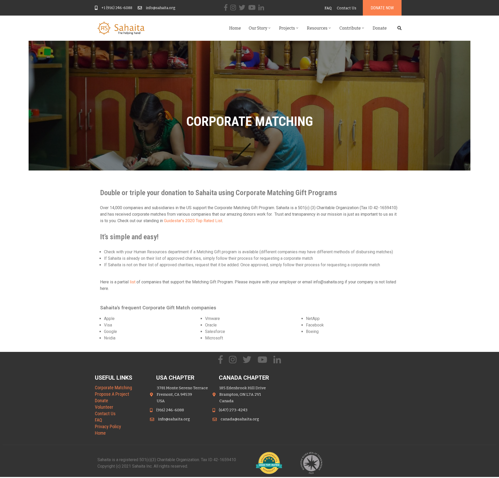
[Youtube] (251, 7)
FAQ (98, 420)
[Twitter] (242, 7)
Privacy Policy (108, 426)
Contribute (350, 28)
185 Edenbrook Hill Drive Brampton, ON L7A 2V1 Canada (242, 394)
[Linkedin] (261, 7)
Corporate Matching (113, 387)
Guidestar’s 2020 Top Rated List (193, 220)
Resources (317, 28)
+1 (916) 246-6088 (116, 8)
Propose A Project (112, 394)
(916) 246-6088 (170, 410)
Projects (287, 28)
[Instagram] (233, 7)
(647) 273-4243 (233, 410)
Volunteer (104, 407)
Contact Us (105, 413)
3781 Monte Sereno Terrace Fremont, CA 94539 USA (182, 394)
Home (235, 28)
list (132, 281)
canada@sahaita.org (240, 419)
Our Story (258, 28)
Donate (380, 28)
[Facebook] (225, 7)
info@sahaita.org (160, 8)
